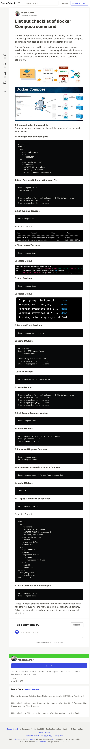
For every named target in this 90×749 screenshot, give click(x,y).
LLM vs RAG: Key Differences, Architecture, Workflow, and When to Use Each (45, 713)
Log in (65, 3)
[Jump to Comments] (4, 65)
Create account (79, 3)
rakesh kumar (27, 13)
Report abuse (57, 642)
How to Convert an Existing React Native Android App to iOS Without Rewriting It (47, 696)
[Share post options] (4, 91)
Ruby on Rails (41, 742)
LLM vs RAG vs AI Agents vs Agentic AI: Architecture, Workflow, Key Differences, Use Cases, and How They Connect (49, 704)
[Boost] (4, 82)
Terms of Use (59, 736)
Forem (17, 739)
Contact (48, 732)
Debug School (12, 729)
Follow (49, 666)
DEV (53, 739)
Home (41, 732)
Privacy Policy (46, 736)
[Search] (19, 3)
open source (30, 739)
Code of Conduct (42, 642)
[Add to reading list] (4, 74)
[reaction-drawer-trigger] (5, 56)
